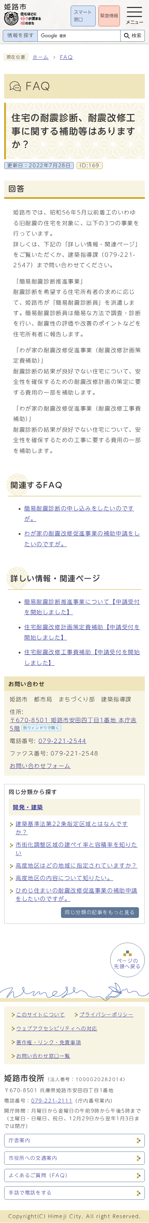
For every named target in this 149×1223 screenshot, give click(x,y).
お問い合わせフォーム (40, 766)
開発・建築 (28, 807)
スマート (83, 16)
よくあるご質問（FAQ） (39, 1175)
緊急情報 (109, 16)
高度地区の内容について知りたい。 (64, 878)
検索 (136, 35)
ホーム (41, 57)
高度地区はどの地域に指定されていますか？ (77, 865)
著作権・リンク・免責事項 (48, 1042)
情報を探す (20, 35)
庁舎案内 (19, 1140)
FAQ (66, 57)
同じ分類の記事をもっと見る (100, 912)
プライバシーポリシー (106, 1014)
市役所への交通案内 (33, 1158)
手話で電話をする (30, 1192)
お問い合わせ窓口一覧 (43, 1055)
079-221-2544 (62, 741)
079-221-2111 (51, 1100)
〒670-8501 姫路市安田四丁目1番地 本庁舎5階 (73, 724)
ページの (127, 964)
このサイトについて (40, 1014)
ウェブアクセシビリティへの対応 (56, 1028)
